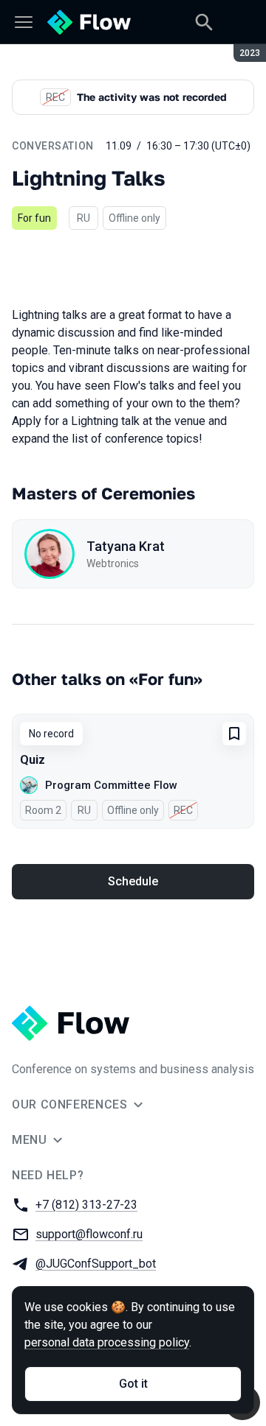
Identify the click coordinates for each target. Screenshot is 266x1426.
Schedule (133, 881)
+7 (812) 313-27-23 (86, 1205)
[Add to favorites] (234, 733)
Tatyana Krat (125, 546)
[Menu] (23, 22)
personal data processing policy (106, 1342)
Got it (133, 1384)
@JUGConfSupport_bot (95, 1264)
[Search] (204, 22)
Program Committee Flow (111, 785)
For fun (34, 218)
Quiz (32, 760)
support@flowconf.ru (89, 1234)
